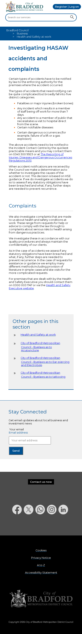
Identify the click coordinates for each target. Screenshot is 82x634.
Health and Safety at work (38, 334)
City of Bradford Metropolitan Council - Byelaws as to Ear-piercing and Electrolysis (45, 361)
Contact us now (41, 481)
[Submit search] (72, 17)
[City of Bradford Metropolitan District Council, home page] (24, 10)
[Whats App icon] (41, 525)
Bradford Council (17, 30)
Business (22, 33)
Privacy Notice (41, 557)
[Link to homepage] (41, 598)
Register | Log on (67, 6)
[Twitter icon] (29, 525)
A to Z (41, 565)
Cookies (41, 550)
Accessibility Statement (41, 572)
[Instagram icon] (52, 525)
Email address (18, 432)
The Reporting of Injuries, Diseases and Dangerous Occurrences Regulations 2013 (40, 157)
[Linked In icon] (64, 525)
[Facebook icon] (18, 525)
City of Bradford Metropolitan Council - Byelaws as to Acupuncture (40, 347)
